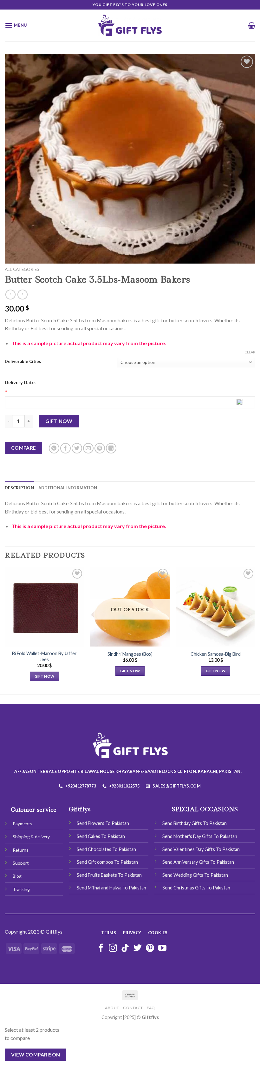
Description (19, 487)
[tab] (19, 487)
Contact (133, 1007)
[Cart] (251, 25)
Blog (17, 876)
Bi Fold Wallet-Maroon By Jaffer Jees (44, 656)
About (112, 1007)
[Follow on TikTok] (125, 948)
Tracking (21, 889)
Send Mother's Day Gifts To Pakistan (199, 836)
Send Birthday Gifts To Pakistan (194, 823)
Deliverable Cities (23, 361)
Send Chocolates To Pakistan (106, 849)
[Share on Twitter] (77, 448)
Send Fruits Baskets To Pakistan (109, 875)
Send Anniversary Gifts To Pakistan (198, 862)
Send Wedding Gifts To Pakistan (195, 875)
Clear (249, 352)
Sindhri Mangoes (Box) (130, 654)
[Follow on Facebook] (101, 948)
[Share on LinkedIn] (111, 448)
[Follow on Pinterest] (150, 948)
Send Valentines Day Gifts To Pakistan (201, 849)
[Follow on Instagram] (113, 948)
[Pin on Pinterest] (99, 448)
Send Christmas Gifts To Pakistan (196, 887)
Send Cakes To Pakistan (101, 836)
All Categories (22, 269)
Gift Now (59, 421)
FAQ (151, 1007)
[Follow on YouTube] (162, 948)
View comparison (35, 1054)
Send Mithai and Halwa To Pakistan (111, 887)
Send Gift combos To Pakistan (107, 862)
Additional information (67, 487)
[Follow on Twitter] (137, 948)
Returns (21, 850)
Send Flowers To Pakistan (103, 823)
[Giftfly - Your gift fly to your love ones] (130, 25)
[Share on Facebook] (65, 448)
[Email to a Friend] (88, 448)
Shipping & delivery (31, 836)
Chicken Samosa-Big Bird (216, 654)
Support (21, 863)
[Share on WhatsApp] (54, 448)
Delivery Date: (20, 382)
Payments (22, 823)
